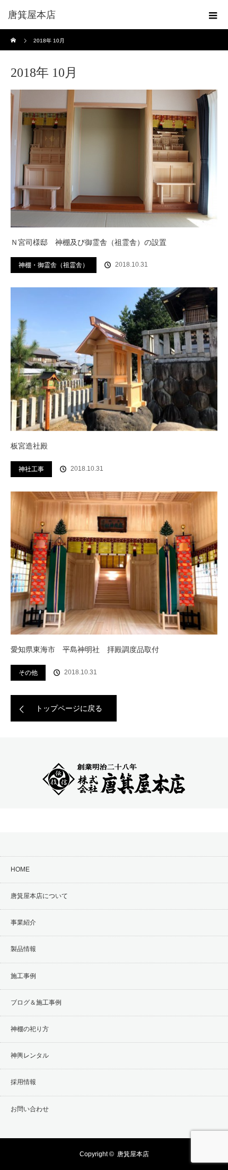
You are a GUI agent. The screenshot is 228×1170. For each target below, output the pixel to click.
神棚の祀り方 (30, 1029)
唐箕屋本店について (39, 896)
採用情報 (23, 1082)
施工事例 (23, 976)
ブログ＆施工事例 (36, 1002)
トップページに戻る (69, 708)
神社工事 (31, 469)
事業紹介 (23, 922)
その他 (28, 672)
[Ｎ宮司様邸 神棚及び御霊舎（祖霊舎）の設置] (114, 158)
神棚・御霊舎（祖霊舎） (54, 265)
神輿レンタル (30, 1055)
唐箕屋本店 (133, 1154)
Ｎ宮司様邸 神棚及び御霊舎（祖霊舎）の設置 (88, 242)
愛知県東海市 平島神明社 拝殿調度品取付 (88, 649)
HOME (20, 869)
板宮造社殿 (29, 446)
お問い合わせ (30, 1109)
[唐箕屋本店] (98, 15)
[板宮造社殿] (114, 359)
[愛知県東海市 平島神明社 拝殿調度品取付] (114, 563)
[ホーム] (14, 33)
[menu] (213, 15)
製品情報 (23, 949)
